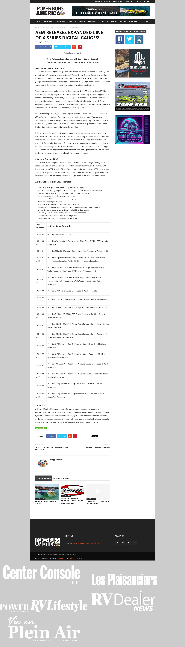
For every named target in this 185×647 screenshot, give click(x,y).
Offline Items (45, 27)
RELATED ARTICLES (44, 478)
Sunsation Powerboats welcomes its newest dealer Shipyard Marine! (72, 501)
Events (71, 21)
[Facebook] (137, 1)
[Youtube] (148, 1)
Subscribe (98, 1)
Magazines (61, 21)
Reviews (91, 21)
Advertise (107, 1)
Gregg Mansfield (42, 42)
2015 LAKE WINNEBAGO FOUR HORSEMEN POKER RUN (51, 448)
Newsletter (117, 1)
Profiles (103, 21)
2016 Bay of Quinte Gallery (98, 447)
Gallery (123, 21)
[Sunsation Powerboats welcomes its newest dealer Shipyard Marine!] (72, 490)
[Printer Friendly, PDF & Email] (41, 428)
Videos (114, 21)
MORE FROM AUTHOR (61, 478)
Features (48, 21)
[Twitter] (144, 1)
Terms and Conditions (75, 558)
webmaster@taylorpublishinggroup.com (86, 543)
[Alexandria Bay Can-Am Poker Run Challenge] (98, 492)
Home (39, 21)
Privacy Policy (62, 558)
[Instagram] (141, 1)
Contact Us (128, 1)
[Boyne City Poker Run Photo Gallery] (47, 492)
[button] (147, 21)
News (81, 21)
